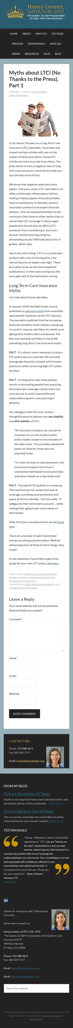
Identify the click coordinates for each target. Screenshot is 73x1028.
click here (52, 563)
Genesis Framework (52, 1015)
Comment (16, 619)
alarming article (34, 311)
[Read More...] (56, 803)
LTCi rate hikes (17, 588)
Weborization (36, 1019)
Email (13, 675)
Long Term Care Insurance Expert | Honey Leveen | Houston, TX (36, 12)
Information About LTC (22, 581)
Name (13, 658)
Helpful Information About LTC (37, 577)
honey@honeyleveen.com (30, 760)
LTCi (58, 584)
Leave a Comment (19, 95)
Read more (10, 881)
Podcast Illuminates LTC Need (27, 793)
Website (14, 693)
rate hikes (31, 588)
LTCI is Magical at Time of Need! (29, 811)
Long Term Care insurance (39, 584)
